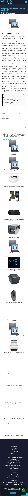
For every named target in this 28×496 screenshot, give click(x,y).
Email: (16, 109)
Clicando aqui (14, 103)
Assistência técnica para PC (14, 462)
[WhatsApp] (15, 5)
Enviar (13, 129)
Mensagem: (5, 118)
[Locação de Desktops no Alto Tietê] (14, 295)
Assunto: (17, 113)
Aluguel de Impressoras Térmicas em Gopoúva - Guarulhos (14, 237)
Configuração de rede (14, 456)
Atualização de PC (14, 460)
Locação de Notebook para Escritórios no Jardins (14, 170)
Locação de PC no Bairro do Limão (14, 252)
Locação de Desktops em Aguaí (14, 385)
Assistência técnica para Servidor (14, 465)
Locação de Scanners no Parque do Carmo (14, 352)
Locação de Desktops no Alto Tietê (14, 302)
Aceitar (13, 493)
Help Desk (14, 467)
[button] (26, 2)
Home (14, 445)
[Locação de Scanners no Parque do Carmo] (14, 345)
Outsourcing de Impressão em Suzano (14, 435)
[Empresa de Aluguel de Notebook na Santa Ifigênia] (14, 262)
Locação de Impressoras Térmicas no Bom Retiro (14, 286)
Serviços (14, 448)
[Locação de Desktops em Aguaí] (14, 379)
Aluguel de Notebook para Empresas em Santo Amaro (14, 154)
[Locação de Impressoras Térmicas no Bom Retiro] (14, 279)
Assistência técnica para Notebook (14, 463)
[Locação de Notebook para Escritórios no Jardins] (14, 163)
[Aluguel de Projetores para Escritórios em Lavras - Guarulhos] (14, 212)
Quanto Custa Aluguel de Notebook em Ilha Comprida (14, 336)
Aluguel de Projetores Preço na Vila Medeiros (14, 369)
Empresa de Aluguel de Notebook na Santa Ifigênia (14, 270)
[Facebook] (12, 5)
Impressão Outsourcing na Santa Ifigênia (14, 186)
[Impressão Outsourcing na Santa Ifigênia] (14, 179)
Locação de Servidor (14, 468)
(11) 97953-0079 (15, 476)
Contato (14, 449)
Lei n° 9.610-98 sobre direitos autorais (10, 136)
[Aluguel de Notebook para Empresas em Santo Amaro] (14, 146)
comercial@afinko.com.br (14, 478)
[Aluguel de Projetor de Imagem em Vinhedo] (14, 395)
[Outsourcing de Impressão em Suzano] (14, 428)
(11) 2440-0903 (14, 100)
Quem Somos (14, 446)
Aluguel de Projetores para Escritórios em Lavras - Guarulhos (14, 220)
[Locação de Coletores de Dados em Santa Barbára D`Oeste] (14, 196)
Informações (14, 451)
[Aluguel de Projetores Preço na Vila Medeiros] (14, 362)
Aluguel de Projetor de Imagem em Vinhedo (14, 403)
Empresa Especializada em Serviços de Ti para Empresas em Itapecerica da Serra (14, 419)
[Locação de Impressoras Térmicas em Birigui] (14, 312)
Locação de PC (14, 470)
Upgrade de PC (14, 459)
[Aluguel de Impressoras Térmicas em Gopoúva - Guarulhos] (14, 229)
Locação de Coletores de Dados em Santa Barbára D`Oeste (14, 203)
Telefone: (4, 113)
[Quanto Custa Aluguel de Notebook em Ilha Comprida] (14, 329)
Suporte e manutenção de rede (14, 457)
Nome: (4, 109)
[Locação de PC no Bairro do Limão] (14, 246)
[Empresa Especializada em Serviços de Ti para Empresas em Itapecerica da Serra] (14, 412)
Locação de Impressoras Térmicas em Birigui (14, 320)
